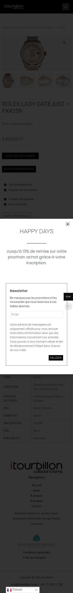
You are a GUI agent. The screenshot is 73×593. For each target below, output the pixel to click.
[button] (67, 224)
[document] (36, 296)
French (17, 589)
